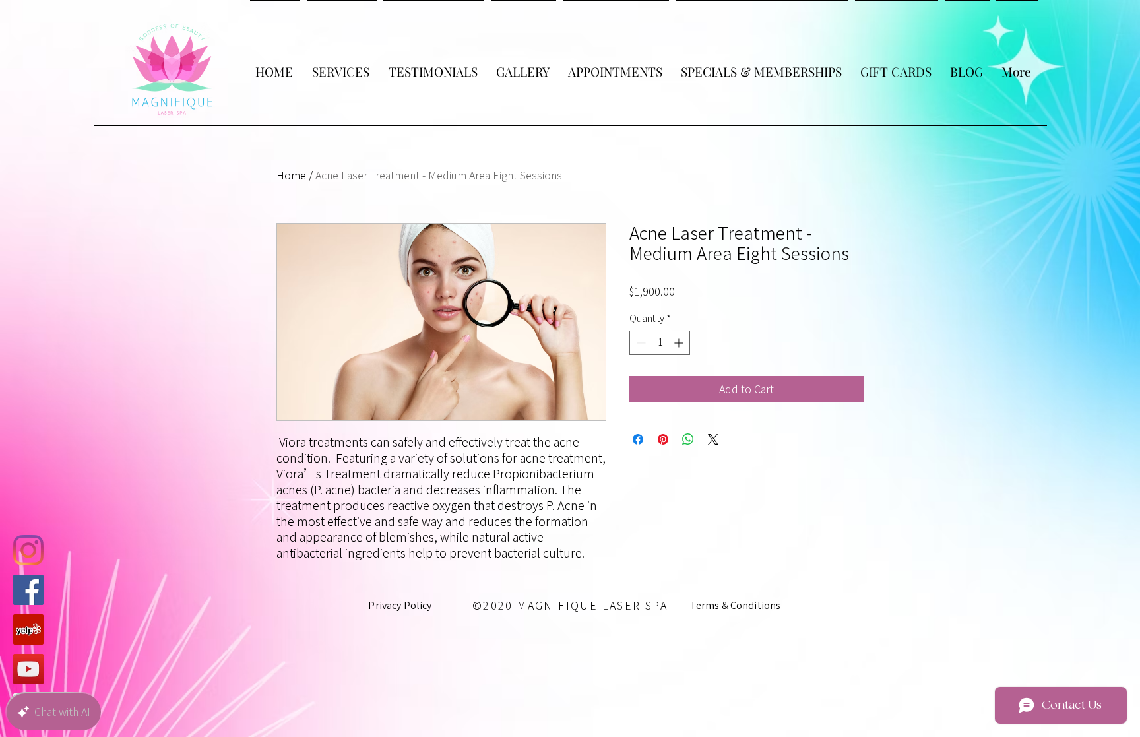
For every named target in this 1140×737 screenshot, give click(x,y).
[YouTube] (28, 669)
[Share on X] (713, 439)
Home (291, 175)
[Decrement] (639, 342)
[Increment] (680, 342)
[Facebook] (28, 590)
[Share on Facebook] (638, 439)
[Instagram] (28, 550)
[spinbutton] (660, 342)
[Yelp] (28, 629)
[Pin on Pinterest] (663, 439)
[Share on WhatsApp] (688, 439)
